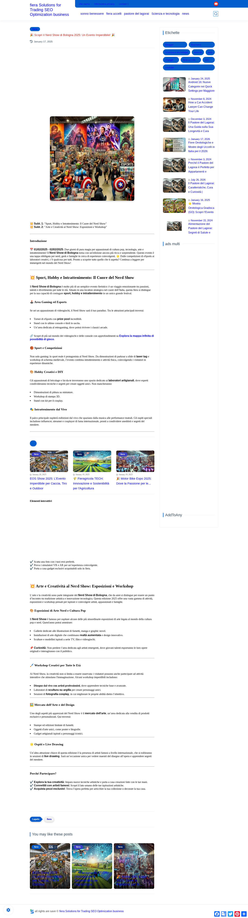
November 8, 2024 (201, 98)
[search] (215, 13)
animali (198, 52)
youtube (169, 67)
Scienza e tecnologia (165, 13)
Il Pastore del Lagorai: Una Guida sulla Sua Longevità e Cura (201, 127)
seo (207, 59)
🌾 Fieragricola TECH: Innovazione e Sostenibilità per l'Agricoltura (91, 483)
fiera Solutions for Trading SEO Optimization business (49, 10)
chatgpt (169, 59)
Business (196, 44)
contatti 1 (124, 4)
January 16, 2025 (200, 200)
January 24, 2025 (200, 78)
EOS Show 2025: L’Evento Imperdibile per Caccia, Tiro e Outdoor (48, 483)
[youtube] (216, 4)
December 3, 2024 (201, 118)
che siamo (84, 4)
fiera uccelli (113, 13)
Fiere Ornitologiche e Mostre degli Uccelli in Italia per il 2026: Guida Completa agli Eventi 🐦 (201, 147)
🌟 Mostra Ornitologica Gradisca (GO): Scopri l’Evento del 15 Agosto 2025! (201, 208)
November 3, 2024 (201, 159)
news (185, 13)
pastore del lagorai (136, 13)
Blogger (169, 44)
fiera (34, 29)
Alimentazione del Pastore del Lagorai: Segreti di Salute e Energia (200, 228)
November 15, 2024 (202, 220)
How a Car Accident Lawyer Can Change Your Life (200, 106)
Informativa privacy (104, 4)
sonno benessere (92, 13)
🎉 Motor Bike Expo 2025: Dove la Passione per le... (133, 481)
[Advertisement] (92, 80)
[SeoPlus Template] (32, 911)
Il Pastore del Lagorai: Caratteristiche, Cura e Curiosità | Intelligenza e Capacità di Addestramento (201, 188)
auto (210, 52)
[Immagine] (174, 84)
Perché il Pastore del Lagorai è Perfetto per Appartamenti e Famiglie (201, 167)
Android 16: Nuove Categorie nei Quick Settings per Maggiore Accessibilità (201, 87)
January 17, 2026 (200, 139)
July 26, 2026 (198, 179)
